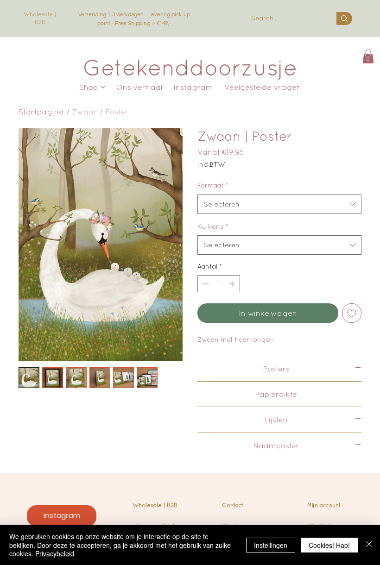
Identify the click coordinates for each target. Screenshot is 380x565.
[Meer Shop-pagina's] (103, 87)
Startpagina (41, 111)
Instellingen (270, 545)
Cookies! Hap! (329, 545)
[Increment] (233, 284)
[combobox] (279, 204)
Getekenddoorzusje (190, 67)
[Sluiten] (368, 545)
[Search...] (344, 18)
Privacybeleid (54, 553)
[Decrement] (204, 284)
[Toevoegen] (351, 313)
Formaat (212, 185)
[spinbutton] (218, 284)
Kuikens (212, 226)
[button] (368, 56)
